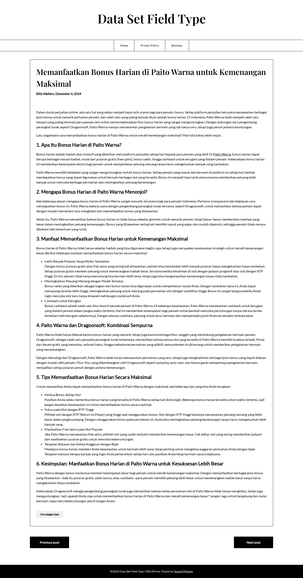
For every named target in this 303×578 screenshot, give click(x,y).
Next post (254, 542)
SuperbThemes (183, 571)
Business (177, 45)
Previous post (49, 542)
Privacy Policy (150, 45)
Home (124, 45)
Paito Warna (222, 154)
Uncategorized (49, 514)
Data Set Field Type (151, 18)
